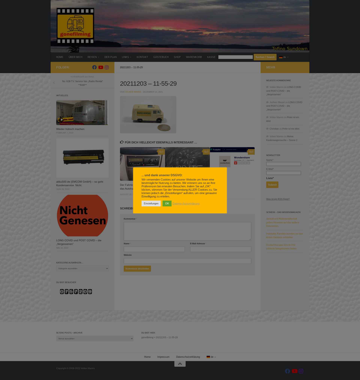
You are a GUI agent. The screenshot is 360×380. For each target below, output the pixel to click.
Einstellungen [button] (151, 203)
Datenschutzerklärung (186, 203)
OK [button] (167, 203)
